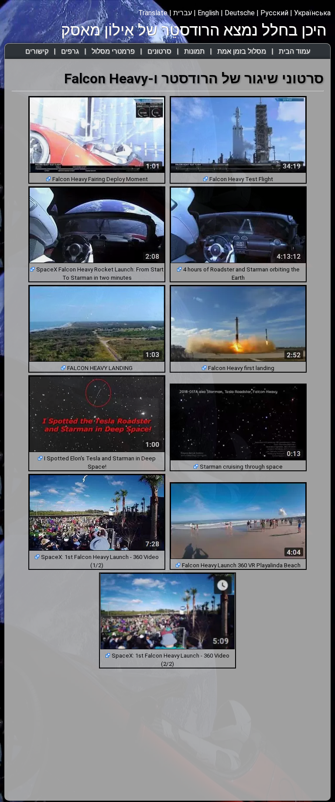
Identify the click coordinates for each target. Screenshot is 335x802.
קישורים (36, 51)
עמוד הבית (294, 51)
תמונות (194, 51)
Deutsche (240, 13)
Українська (312, 13)
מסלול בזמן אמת (241, 51)
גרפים (70, 51)
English (208, 13)
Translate (153, 13)
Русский (274, 13)
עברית (182, 13)
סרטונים (159, 51)
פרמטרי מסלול (113, 51)
